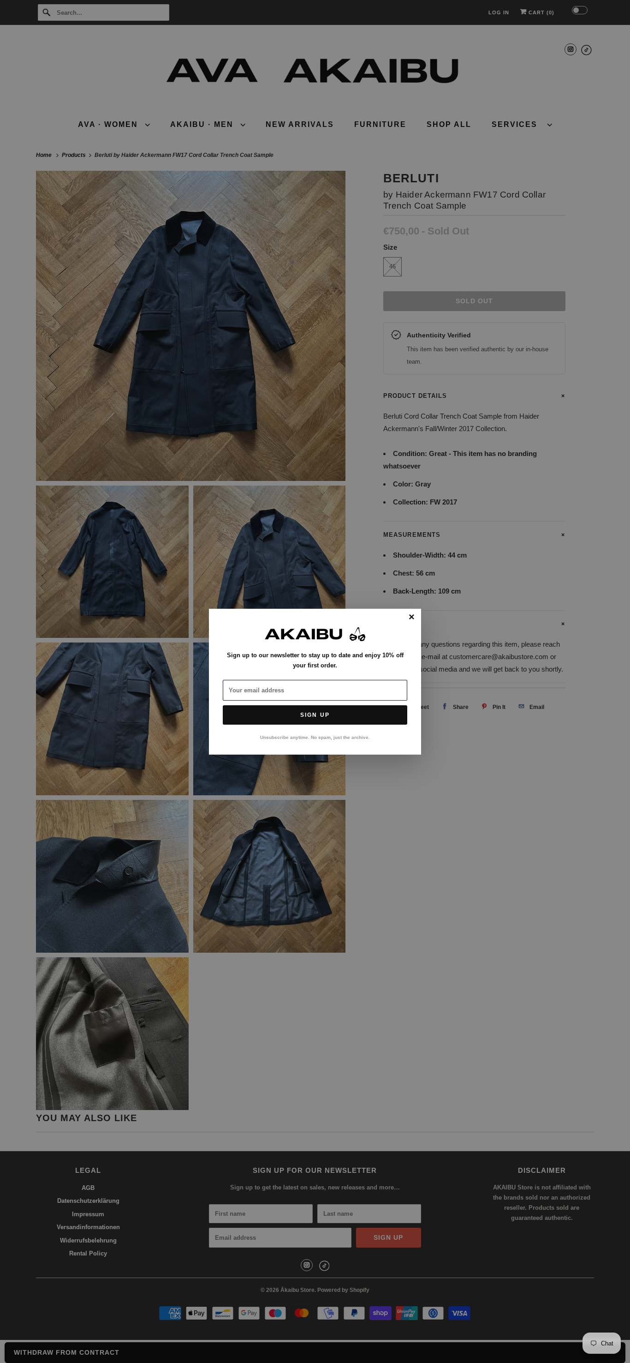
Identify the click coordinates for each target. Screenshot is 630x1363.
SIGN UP (315, 715)
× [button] (412, 617)
